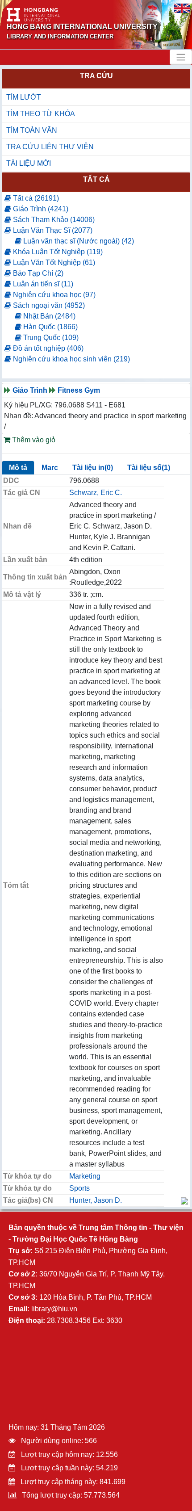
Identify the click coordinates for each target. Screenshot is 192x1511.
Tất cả (96, 179)
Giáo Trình (30, 390)
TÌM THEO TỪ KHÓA (40, 114)
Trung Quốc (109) (50, 337)
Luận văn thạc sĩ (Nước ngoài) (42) (77, 241)
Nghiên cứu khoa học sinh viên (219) (70, 359)
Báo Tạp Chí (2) (37, 273)
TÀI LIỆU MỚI (28, 163)
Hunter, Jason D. (95, 1200)
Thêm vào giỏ (32, 440)
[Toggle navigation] (181, 57)
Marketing (84, 1176)
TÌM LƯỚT (23, 97)
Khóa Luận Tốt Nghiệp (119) (57, 252)
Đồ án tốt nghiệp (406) (47, 348)
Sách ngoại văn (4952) (48, 305)
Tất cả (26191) (35, 198)
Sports (79, 1188)
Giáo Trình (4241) (39, 209)
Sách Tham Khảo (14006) (53, 219)
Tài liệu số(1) (148, 467)
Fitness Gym (79, 390)
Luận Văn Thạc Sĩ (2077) (51, 230)
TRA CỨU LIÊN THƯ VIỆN (50, 147)
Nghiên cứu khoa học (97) (53, 294)
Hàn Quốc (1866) (49, 327)
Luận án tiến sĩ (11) (42, 284)
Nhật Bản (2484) (48, 316)
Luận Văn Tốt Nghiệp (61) (53, 262)
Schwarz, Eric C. (95, 492)
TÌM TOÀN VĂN (31, 130)
